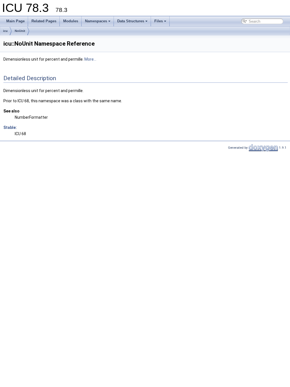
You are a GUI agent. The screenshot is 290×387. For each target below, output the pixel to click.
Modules (70, 21)
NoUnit (20, 31)
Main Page (15, 21)
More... (90, 59)
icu (5, 31)
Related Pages (43, 21)
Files (158, 21)
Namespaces (96, 21)
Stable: (10, 127)
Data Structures (130, 21)
